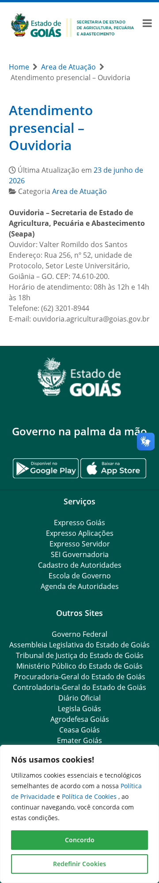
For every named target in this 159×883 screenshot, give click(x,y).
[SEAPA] (72, 24)
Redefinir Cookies (79, 864)
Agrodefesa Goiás (79, 719)
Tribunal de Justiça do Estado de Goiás (80, 655)
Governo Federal (79, 634)
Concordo (80, 840)
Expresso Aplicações (80, 533)
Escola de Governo (80, 576)
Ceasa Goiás (79, 730)
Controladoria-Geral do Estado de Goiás (79, 687)
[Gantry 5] (79, 377)
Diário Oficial (79, 698)
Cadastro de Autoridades (79, 565)
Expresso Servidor (79, 544)
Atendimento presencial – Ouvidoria (51, 127)
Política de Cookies (90, 796)
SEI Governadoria (80, 554)
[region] (79, 814)
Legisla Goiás (79, 708)
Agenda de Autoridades (80, 586)
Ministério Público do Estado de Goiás (79, 666)
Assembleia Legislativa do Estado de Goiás (79, 645)
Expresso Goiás (79, 522)
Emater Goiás (79, 740)
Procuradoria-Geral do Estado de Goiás (79, 677)
